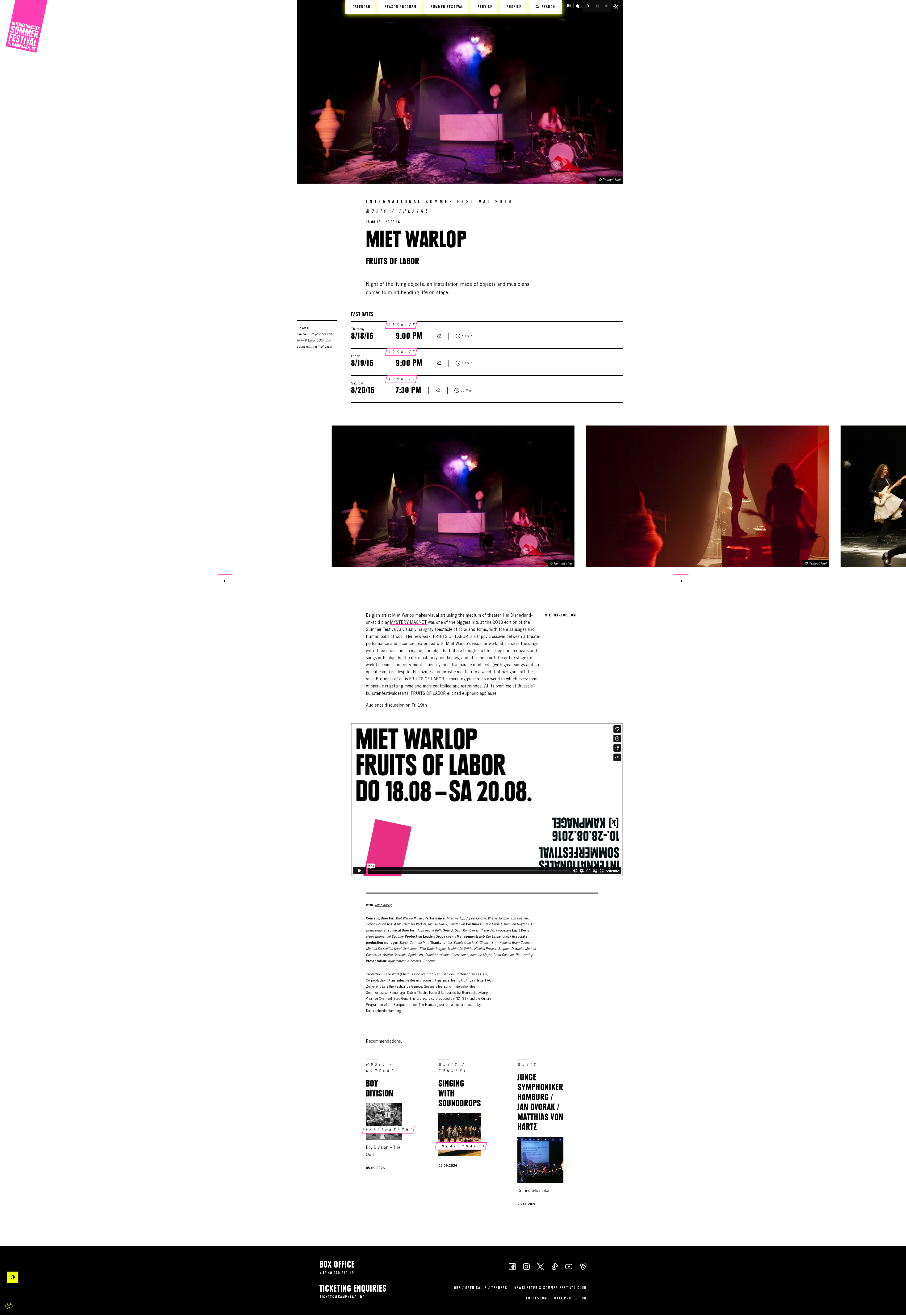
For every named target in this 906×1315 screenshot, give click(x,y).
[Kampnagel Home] (26, 26)
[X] (540, 1266)
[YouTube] (568, 1266)
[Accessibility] (578, 6)
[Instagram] (526, 1266)
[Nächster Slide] (681, 581)
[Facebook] (512, 1266)
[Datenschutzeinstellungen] (9, 1306)
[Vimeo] (583, 1266)
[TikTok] (554, 1266)
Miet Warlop (383, 905)
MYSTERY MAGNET (408, 623)
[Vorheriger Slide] (225, 581)
